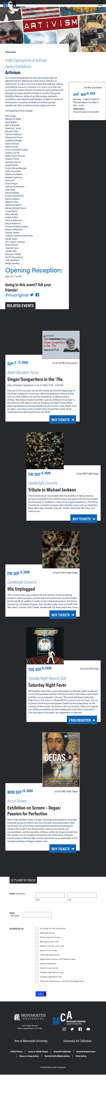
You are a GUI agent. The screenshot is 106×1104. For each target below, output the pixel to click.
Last (69, 900)
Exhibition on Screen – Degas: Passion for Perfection (34, 810)
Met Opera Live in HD (49, 942)
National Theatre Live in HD (52, 946)
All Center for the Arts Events (53, 928)
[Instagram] (64, 1029)
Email (15, 913)
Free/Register (80, 720)
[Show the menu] (100, 5)
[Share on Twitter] (31, 295)
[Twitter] (72, 1029)
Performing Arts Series (50, 937)
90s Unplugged (21, 588)
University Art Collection (77, 1040)
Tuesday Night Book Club (51, 977)
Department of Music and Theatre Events (57, 959)
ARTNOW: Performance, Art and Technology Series (62, 981)
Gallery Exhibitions (18, 66)
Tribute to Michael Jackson (52, 489)
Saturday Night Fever (47, 684)
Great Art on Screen (49, 950)
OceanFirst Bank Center (86, 1051)
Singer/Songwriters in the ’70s (35, 378)
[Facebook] (80, 1029)
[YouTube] (88, 1029)
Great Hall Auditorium (62, 1051)
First (37, 900)
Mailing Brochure (47, 933)
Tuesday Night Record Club (51, 972)
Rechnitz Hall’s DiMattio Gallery (57, 1056)
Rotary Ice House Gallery (29, 1056)
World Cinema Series (49, 968)
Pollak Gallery (78, 108)
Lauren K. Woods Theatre (38, 1051)
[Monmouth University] (30, 1017)
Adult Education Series (50, 955)
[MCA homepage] (14, 6)
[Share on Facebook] (37, 295)
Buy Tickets (61, 419)
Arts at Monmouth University (31, 1040)
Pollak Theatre (16, 1051)
